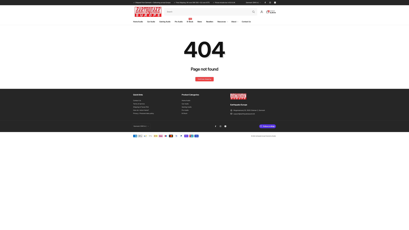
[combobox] (210, 12)
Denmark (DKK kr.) (252, 2)
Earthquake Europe (260, 136)
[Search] (253, 12)
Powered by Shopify (271, 136)
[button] (271, 11)
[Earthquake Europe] (238, 99)
